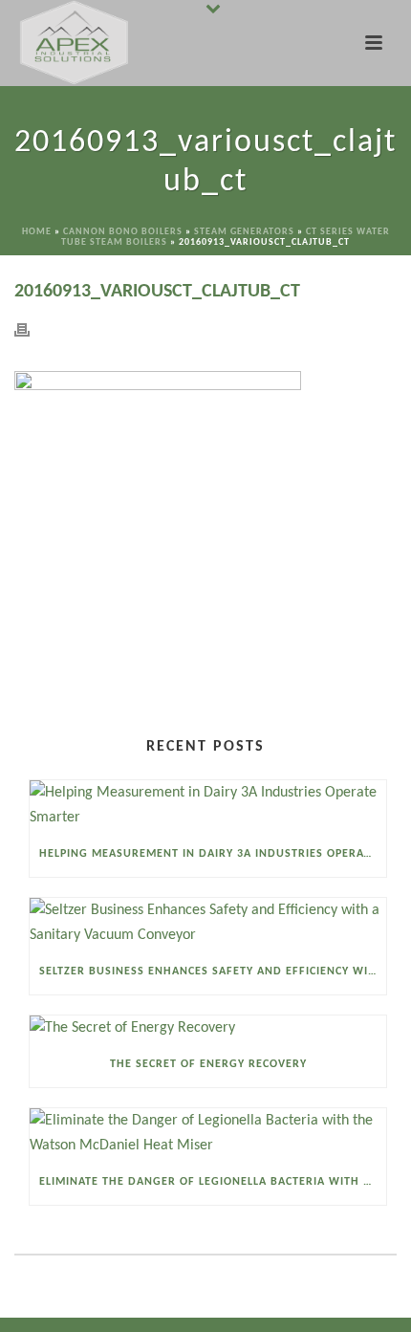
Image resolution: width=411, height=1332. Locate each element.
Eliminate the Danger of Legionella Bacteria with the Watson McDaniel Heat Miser (212, 1182)
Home (37, 232)
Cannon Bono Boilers (123, 232)
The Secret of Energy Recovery (208, 1064)
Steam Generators (244, 232)
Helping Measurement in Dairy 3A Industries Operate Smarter (212, 854)
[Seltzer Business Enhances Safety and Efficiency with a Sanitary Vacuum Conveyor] (208, 923)
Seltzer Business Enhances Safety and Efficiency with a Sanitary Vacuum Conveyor (212, 971)
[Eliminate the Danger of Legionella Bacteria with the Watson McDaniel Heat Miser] (208, 1133)
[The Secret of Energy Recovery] (208, 1028)
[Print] (31, 330)
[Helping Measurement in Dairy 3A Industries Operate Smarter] (208, 805)
